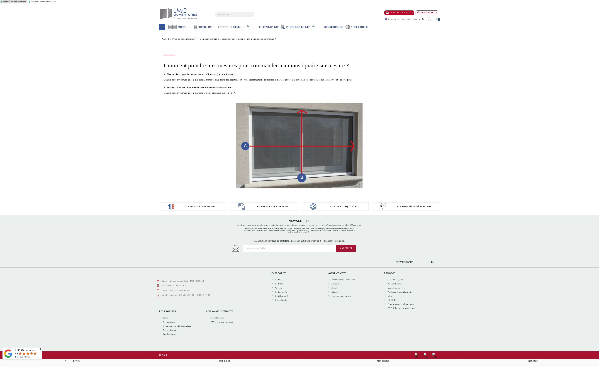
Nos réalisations (170, 330)
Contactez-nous (217, 318)
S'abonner (346, 248)
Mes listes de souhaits (341, 296)
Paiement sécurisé (396, 284)
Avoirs (334, 288)
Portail (185, 27)
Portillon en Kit (297, 27)
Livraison (167, 318)
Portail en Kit (268, 27)
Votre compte (337, 273)
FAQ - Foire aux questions (221, 322)
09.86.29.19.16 (429, 12)
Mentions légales (395, 280)
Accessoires (359, 27)
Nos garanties (169, 322)
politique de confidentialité (281, 241)
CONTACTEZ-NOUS (401, 12)
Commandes (337, 284)
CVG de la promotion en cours (401, 308)
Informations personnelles (343, 280)
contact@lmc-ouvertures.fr (180, 290)
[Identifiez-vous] (429, 18)
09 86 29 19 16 (180, 285)
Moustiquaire (333, 27)
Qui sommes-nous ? (396, 288)
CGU (390, 296)
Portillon (206, 27)
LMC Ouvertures (25, 350)
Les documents (169, 334)
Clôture (237, 27)
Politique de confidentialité (14, 1)
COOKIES (392, 300)
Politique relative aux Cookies (43, 1)
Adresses (335, 292)
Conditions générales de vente (401, 304)
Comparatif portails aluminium (177, 326)
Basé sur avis (22, 357)
